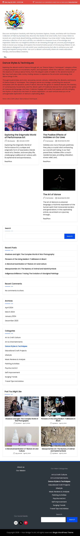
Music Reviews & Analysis (15, 359)
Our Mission (20, 470)
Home (4, 99)
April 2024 (9, 307)
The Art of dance (52, 194)
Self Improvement (12, 372)
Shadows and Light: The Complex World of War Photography (29, 254)
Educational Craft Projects (16, 350)
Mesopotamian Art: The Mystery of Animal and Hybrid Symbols (30, 269)
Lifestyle (8, 355)
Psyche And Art (11, 368)
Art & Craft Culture (13, 99)
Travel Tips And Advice (14, 381)
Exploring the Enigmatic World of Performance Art (20, 136)
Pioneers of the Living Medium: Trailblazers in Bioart (25, 259)
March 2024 (10, 312)
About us (20, 467)
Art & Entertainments (14, 342)
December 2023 (11, 320)
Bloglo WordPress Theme (63, 532)
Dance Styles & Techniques (16, 346)
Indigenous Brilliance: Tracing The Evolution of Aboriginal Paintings (31, 273)
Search (8, 228)
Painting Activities (12, 363)
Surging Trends (11, 377)
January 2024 (10, 316)
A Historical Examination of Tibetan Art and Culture (25, 264)
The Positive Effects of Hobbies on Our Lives (54, 136)
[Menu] (5, 57)
